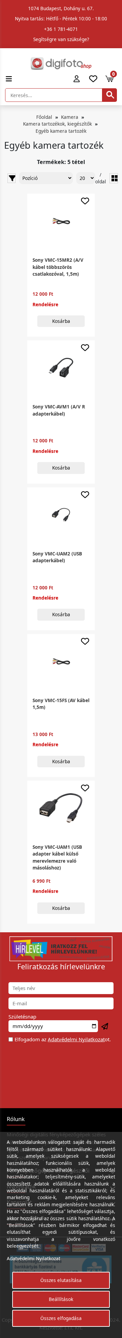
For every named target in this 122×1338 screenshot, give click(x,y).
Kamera (69, 117)
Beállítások (61, 1299)
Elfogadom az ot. (63, 1039)
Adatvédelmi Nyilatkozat (76, 1039)
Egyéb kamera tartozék (61, 131)
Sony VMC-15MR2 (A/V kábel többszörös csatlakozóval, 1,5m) (58, 267)
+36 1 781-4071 (61, 29)
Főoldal (44, 117)
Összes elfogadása (61, 1318)
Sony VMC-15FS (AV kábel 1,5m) (61, 703)
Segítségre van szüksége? (61, 39)
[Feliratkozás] (105, 1027)
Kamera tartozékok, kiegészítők (57, 124)
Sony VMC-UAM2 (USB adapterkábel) (57, 557)
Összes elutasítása (61, 1280)
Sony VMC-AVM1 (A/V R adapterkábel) (59, 410)
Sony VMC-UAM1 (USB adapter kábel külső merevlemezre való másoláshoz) (57, 857)
